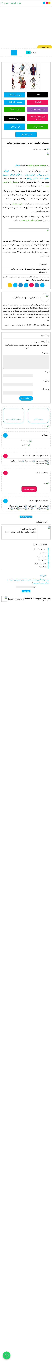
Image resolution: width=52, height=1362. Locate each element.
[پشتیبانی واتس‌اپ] (6, 1355)
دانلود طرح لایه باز (43, 277)
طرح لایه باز (16, 277)
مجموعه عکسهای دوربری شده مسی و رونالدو (28, 143)
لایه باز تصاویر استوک (32, 280)
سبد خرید (42, 553)
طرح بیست (25, 277)
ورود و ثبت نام (29, 489)
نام (47, 372)
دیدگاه (45, 353)
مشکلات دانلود (40, 563)
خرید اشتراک (17, 204)
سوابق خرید (41, 556)
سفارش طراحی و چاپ (13, 419)
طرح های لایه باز (40, 549)
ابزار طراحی (45, 269)
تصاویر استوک (35, 269)
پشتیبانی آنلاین (38, 419)
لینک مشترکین (26, 134)
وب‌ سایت (44, 389)
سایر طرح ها (26, 269)
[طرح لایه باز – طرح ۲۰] (26, 27)
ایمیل (46, 381)
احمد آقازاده (17, 297)
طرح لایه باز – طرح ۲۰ (11, 3)
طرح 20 (33, 277)
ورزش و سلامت (16, 269)
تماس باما (42, 560)
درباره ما (42, 567)
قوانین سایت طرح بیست (30, 220)
